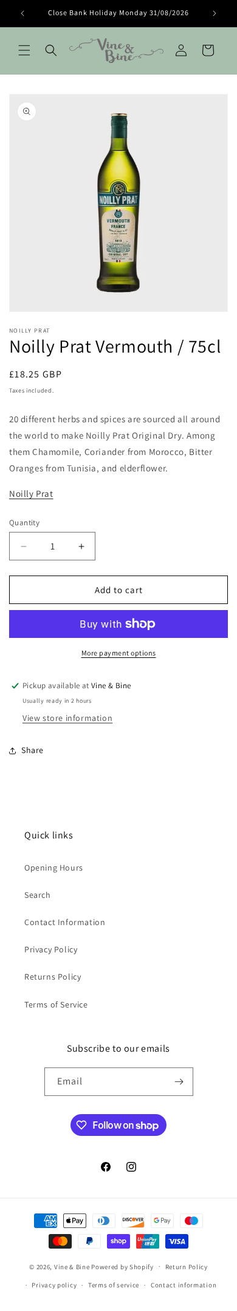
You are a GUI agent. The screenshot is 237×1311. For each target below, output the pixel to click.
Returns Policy (52, 976)
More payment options (118, 652)
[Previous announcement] (22, 13)
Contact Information (64, 922)
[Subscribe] (179, 1081)
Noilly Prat (31, 493)
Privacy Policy (50, 949)
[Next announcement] (214, 13)
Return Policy (186, 1267)
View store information (67, 717)
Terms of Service (56, 1004)
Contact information (183, 1285)
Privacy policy (54, 1285)
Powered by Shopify (122, 1266)
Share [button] (32, 750)
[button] (24, 50)
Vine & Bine (72, 1266)
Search (37, 894)
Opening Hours (53, 867)
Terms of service (113, 1285)
